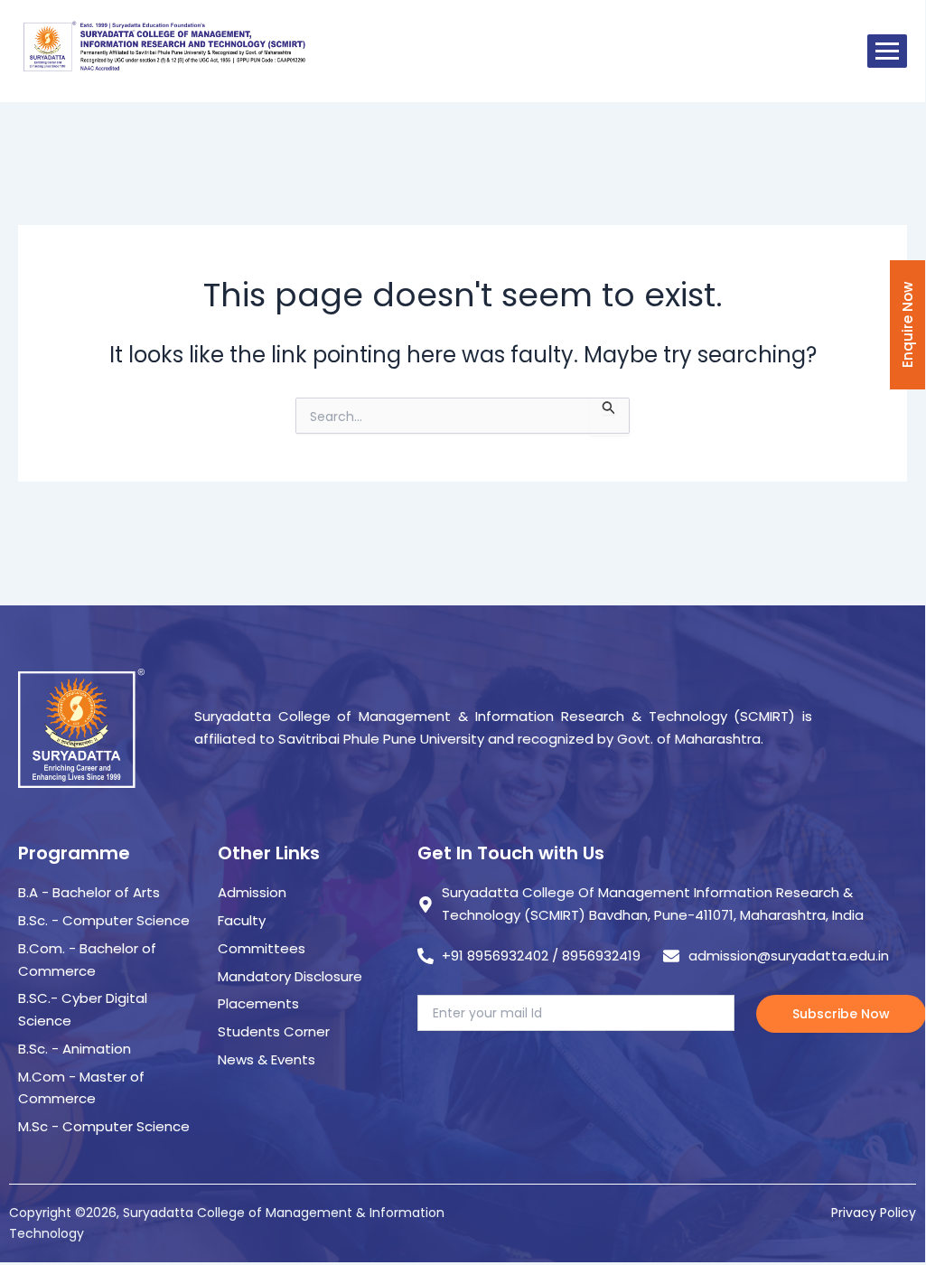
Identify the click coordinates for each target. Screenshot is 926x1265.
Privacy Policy (873, 1213)
